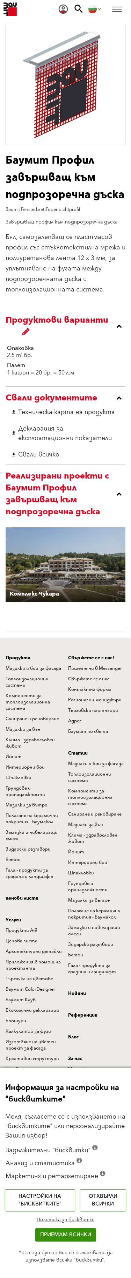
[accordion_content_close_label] (67, 326)
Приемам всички (65, 1234)
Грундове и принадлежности (25, 791)
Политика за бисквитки (66, 1220)
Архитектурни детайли (34, 951)
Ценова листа (21, 941)
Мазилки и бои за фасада (33, 668)
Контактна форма (89, 689)
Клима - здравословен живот (30, 743)
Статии (78, 753)
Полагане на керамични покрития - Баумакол (32, 819)
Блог (73, 1037)
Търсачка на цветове (29, 979)
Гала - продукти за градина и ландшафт (29, 873)
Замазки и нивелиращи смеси (32, 836)
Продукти (18, 658)
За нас (75, 1059)
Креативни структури (32, 1059)
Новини (77, 993)
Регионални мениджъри (95, 700)
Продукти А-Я (21, 930)
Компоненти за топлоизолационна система (28, 702)
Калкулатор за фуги (28, 1031)
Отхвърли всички (103, 1200)
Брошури (16, 1021)
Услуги (13, 920)
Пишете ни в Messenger (95, 668)
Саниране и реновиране (32, 719)
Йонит (14, 757)
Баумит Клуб (21, 1000)
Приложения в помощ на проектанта (33, 965)
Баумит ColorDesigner (30, 989)
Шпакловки (18, 778)
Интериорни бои (25, 767)
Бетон (13, 860)
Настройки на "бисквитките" (40, 1200)
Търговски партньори (93, 710)
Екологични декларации (32, 1010)
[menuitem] (63, 9)
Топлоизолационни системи (27, 682)
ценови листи (22, 898)
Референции (82, 1015)
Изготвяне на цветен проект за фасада (31, 1045)
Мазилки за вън (23, 729)
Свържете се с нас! (91, 658)
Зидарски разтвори (28, 849)
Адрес (74, 721)
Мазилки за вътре (26, 805)
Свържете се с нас (88, 679)
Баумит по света (88, 731)
